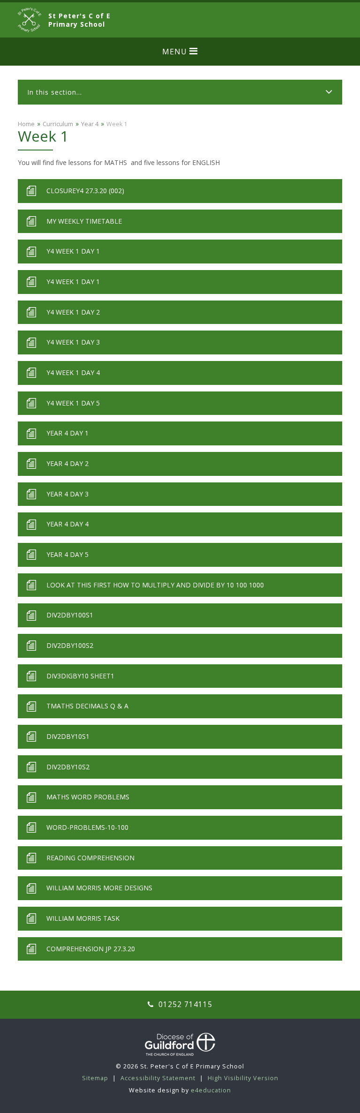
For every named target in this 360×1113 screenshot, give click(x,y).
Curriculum (58, 124)
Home (26, 124)
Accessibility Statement (157, 1078)
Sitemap (95, 1078)
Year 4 (89, 124)
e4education (211, 1090)
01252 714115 (184, 1004)
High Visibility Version (243, 1078)
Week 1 (116, 124)
